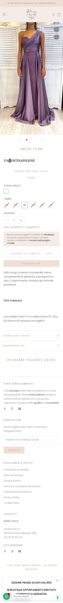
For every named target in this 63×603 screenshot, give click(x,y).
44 (15, 205)
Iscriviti (14, 450)
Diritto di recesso (13, 475)
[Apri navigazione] (4, 14)
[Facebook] (5, 409)
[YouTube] (19, 409)
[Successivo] (42, 139)
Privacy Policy (12, 497)
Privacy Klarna (12, 480)
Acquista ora (31, 263)
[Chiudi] (57, 580)
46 (24, 205)
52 (51, 205)
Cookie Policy (11, 503)
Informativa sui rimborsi (17, 492)
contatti (10, 243)
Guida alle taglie (17, 335)
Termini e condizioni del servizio (22, 486)
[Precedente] (20, 139)
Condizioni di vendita (16, 469)
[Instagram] (12, 409)
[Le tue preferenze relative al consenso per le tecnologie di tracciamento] (58, 598)
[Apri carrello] (59, 14)
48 (33, 205)
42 (6, 205)
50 (42, 205)
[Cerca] (53, 14)
